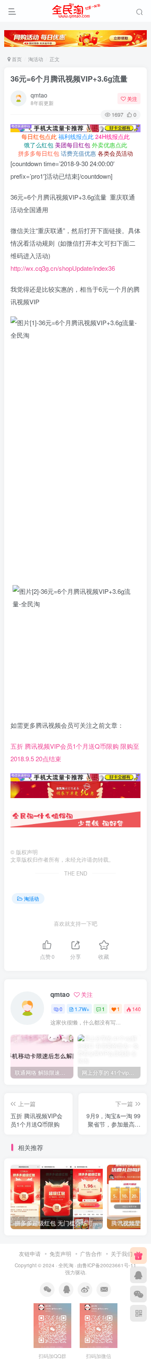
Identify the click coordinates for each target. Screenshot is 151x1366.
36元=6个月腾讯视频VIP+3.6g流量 (69, 78)
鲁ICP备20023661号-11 (109, 1265)
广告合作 (91, 1254)
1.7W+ (82, 1008)
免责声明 (60, 1254)
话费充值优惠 (78, 153)
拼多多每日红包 (38, 153)
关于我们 (122, 1254)
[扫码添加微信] (138, 1294)
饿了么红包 (38, 145)
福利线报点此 (76, 136)
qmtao (39, 95)
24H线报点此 (112, 136)
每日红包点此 (39, 136)
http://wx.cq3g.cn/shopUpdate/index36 (62, 268)
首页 (16, 58)
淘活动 (35, 58)
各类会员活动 (115, 153)
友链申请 (30, 1254)
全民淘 (65, 1265)
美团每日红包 (72, 145)
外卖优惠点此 (109, 145)
